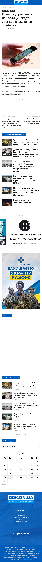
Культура (5, 144)
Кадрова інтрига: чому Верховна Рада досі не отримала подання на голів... (26, 416)
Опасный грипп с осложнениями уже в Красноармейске (32, 121)
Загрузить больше (20, 434)
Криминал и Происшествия (6, 154)
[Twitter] (21, 540)
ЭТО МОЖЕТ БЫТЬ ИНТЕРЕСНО (13, 134)
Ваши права (11, 7)
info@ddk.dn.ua (27, 526)
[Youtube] (32, 540)
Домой (4, 7)
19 (15, 473)
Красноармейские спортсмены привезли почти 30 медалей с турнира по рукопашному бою (11, 123)
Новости (12, 10)
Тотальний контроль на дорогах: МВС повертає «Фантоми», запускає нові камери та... (26, 405)
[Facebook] (10, 540)
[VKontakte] (26, 540)
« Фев (4, 484)
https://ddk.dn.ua (28, 559)
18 (10, 473)
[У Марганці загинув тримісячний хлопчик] (7, 202)
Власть (4, 180)
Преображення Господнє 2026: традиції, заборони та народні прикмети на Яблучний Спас (26, 142)
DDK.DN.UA (36, 551)
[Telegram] (16, 540)
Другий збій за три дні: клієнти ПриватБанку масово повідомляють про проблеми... (26, 395)
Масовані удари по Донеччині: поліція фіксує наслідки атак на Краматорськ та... (25, 426)
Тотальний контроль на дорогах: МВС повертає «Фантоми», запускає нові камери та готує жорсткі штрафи (24, 166)
